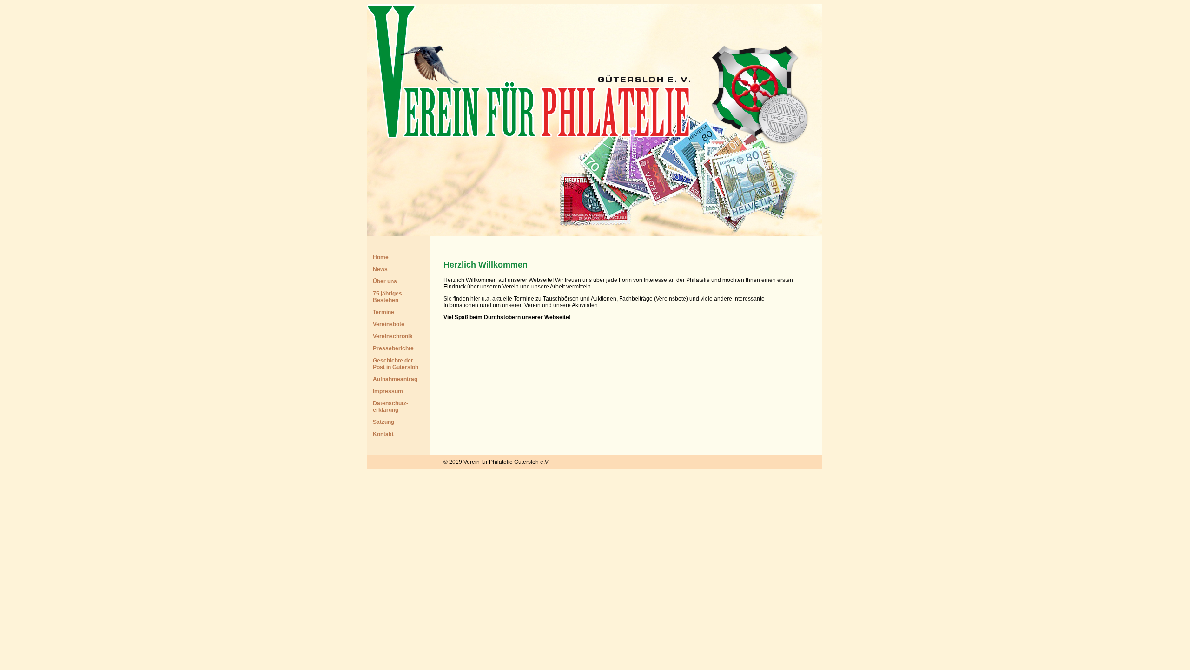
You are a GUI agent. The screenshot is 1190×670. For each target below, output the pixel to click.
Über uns (385, 281)
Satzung (383, 422)
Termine (383, 312)
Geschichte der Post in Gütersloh (395, 363)
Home (381, 257)
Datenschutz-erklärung (390, 406)
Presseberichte (393, 348)
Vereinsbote (388, 324)
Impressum (388, 391)
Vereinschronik (393, 336)
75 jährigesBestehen (387, 296)
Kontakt (383, 434)
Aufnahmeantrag (395, 379)
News (380, 269)
